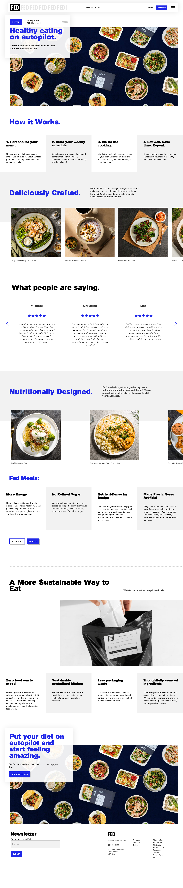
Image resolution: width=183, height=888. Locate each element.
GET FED (16, 22)
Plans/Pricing (93, 8)
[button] (173, 7)
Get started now (19, 774)
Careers (156, 853)
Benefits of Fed (158, 848)
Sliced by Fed (158, 840)
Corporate (156, 850)
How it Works (158, 843)
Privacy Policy (158, 855)
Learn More (17, 541)
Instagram (136, 843)
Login (150, 8)
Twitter (135, 845)
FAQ (154, 857)
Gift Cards (157, 845)
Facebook (136, 840)
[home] (37, 7)
